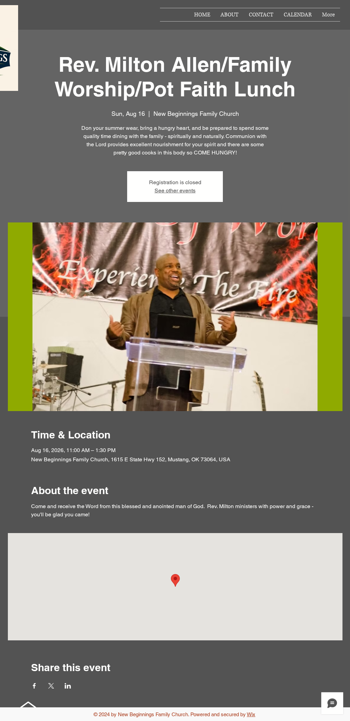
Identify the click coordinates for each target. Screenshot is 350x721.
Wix (251, 714)
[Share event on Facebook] (34, 686)
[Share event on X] (51, 686)
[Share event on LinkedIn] (68, 686)
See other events (175, 190)
